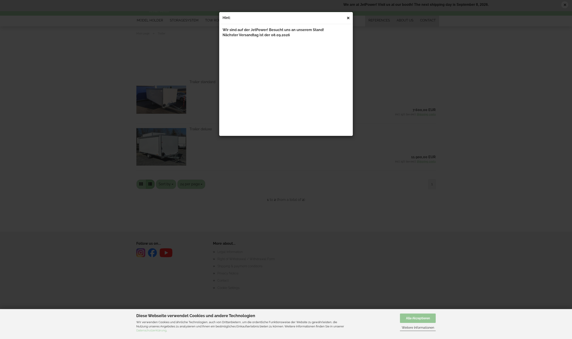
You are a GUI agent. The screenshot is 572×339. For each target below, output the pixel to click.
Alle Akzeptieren (418, 318)
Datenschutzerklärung (151, 330)
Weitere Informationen (418, 327)
